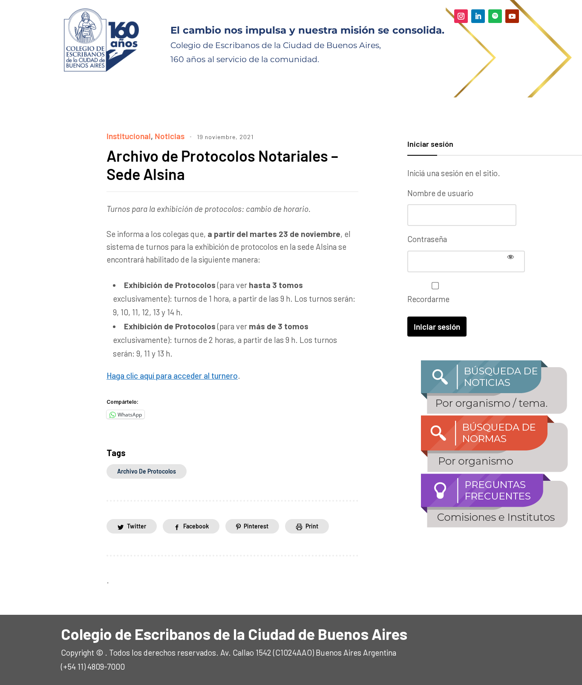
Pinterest (256, 526)
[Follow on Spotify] (495, 16)
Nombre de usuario (440, 193)
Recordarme (428, 299)
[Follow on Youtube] (512, 16)
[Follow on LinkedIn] (478, 16)
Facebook (196, 526)
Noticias (169, 136)
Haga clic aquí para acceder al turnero (172, 375)
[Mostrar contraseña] (510, 256)
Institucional (129, 136)
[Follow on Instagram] (461, 16)
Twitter (136, 526)
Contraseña (427, 239)
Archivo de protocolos (146, 471)
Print (311, 526)
